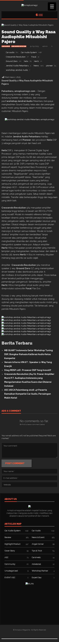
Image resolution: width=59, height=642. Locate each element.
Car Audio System (18, 46)
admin (45, 46)
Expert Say (36, 577)
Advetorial (36, 564)
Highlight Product (12, 544)
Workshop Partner (40, 571)
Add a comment (11, 411)
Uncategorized (11, 571)
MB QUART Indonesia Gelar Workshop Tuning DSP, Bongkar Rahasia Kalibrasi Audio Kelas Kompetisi (28, 354)
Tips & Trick (37, 551)
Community (10, 564)
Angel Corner (38, 544)
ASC (6, 557)
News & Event (38, 537)
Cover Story (10, 551)
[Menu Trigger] (52, 6)
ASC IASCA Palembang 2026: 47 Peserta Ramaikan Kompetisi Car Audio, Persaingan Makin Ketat (27, 394)
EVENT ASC (10, 577)
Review (8, 537)
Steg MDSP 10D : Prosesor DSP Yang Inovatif (27, 370)
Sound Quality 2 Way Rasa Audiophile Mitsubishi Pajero (29, 36)
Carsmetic (36, 557)
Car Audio (6, 46)
